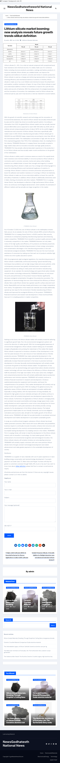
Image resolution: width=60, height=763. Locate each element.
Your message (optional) (11, 505)
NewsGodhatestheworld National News (30, 8)
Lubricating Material (9, 734)
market (30, 40)
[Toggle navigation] (4, 8)
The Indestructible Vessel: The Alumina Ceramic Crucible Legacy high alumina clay (28, 656)
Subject (6, 497)
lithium (25, 40)
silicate (36, 40)
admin (31, 571)
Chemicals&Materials (11, 24)
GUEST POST (53, 760)
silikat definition (21, 466)
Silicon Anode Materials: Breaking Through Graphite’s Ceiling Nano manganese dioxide (29, 638)
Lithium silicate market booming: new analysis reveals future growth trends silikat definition (28, 32)
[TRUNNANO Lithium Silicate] (30, 207)
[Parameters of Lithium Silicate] (30, 105)
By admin (7, 40)
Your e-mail (7, 490)
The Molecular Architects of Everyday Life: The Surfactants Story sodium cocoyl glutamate (43, 721)
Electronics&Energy (43, 756)
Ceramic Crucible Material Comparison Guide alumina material (22, 642)
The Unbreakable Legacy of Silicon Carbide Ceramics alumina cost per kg (25, 646)
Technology (54, 756)
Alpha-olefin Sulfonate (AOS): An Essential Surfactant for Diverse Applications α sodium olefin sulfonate (17, 555)
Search (8, 620)
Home (41, 753)
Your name (7, 482)
